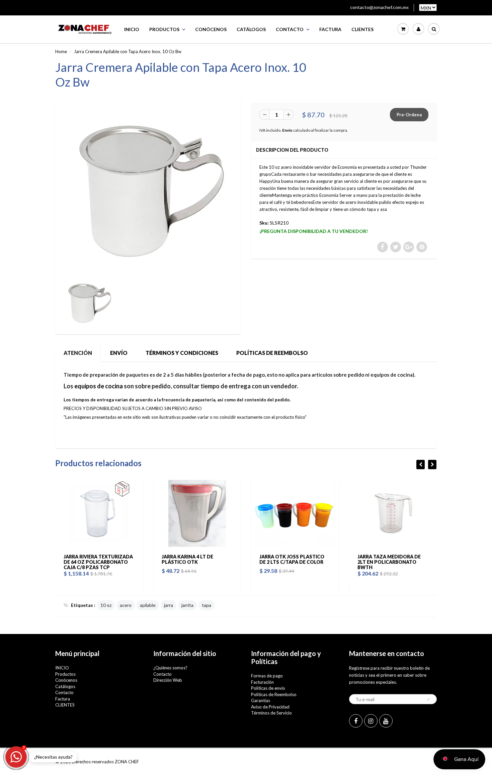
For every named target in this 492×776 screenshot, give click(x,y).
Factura (330, 29)
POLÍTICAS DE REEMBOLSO (272, 353)
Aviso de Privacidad (270, 706)
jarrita (187, 605)
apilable (148, 605)
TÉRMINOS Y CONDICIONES (182, 353)
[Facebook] (355, 721)
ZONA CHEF (127, 761)
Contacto (290, 29)
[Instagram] (371, 721)
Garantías (260, 700)
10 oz (105, 605)
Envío (287, 130)
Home (61, 51)
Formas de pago (267, 675)
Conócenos (211, 29)
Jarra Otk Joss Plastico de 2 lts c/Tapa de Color (291, 559)
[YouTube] (386, 721)
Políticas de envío (268, 688)
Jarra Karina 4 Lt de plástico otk (187, 559)
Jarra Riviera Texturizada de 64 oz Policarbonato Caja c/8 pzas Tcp (98, 562)
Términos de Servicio (271, 713)
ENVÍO (119, 353)
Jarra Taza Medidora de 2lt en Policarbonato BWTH (389, 562)
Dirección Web (167, 680)
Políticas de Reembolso (274, 694)
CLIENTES (362, 29)
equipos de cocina (98, 386)
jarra (168, 605)
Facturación (262, 682)
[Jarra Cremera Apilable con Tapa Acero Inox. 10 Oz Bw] (148, 188)
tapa (206, 605)
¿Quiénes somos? (170, 667)
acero (126, 605)
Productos (164, 29)
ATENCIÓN (78, 353)
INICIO (131, 29)
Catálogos (251, 29)
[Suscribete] (428, 699)
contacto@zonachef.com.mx (379, 7)
